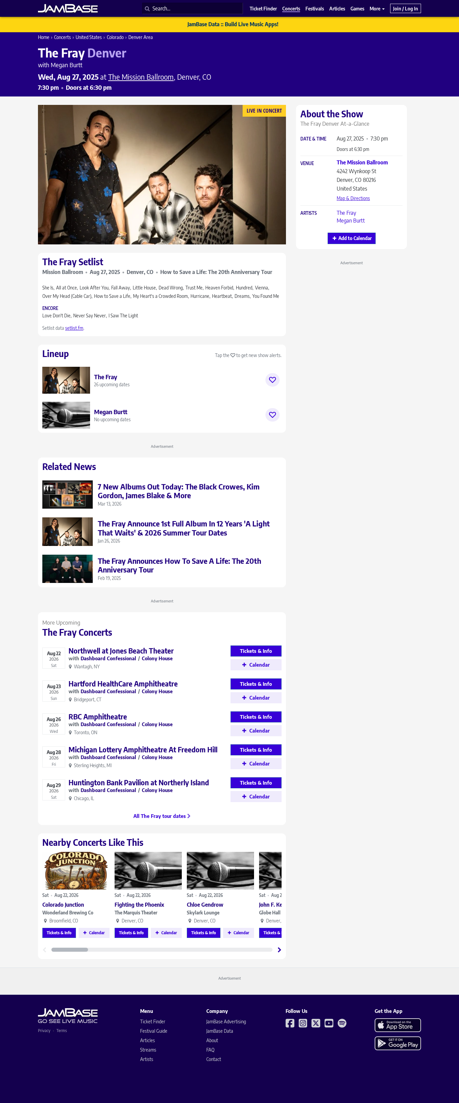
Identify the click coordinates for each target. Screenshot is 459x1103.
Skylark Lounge (203, 912)
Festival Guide (153, 1031)
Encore (50, 308)
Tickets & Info (59, 932)
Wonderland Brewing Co (67, 912)
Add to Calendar (355, 238)
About (212, 1040)
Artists (308, 213)
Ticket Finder (152, 1021)
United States (89, 37)
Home (43, 37)
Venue (307, 163)
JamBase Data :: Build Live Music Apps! (233, 24)
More (375, 8)
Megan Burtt (351, 220)
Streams (148, 1050)
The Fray (346, 212)
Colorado (115, 37)
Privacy (44, 1030)
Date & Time (313, 139)
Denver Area (140, 37)
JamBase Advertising (226, 1021)
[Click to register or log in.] (272, 380)
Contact (213, 1059)
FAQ (210, 1050)
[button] (279, 950)
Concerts (62, 37)
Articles (147, 1040)
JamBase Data (219, 1031)
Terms (61, 1030)
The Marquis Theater (136, 912)
